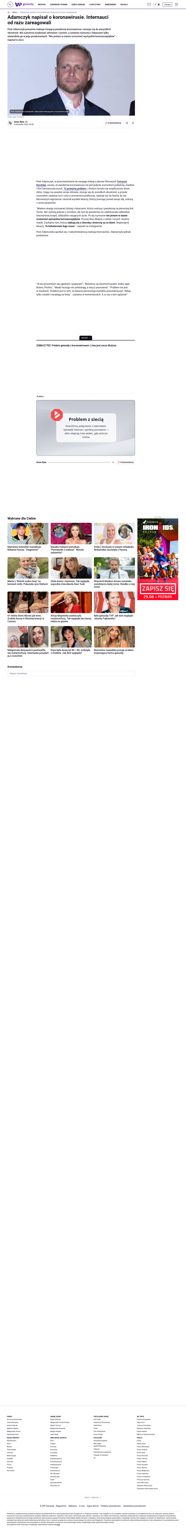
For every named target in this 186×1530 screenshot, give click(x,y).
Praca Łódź (141, 1453)
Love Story (95, 4)
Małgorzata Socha (13, 1431)
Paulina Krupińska (143, 1419)
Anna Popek (98, 1434)
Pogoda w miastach (101, 1455)
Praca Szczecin (142, 1465)
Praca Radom (142, 1462)
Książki (53, 1444)
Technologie (11, 1450)
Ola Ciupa (97, 1419)
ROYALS (124, 4)
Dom (52, 1441)
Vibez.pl (96, 1449)
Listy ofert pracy (143, 1483)
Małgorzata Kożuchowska (59, 1422)
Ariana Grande (12, 1425)
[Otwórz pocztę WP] (149, 4)
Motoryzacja (11, 1456)
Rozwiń (85, 338)
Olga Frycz (141, 1422)
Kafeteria (53, 1456)
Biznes (9, 1447)
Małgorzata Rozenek (57, 1428)
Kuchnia (53, 1447)
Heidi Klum (98, 1425)
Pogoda (10, 1468)
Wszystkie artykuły (100, 1441)
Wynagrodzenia (56, 1483)
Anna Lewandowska (14, 1419)
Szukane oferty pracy (144, 1486)
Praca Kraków (142, 1450)
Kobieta (10, 1459)
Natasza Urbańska (144, 1428)
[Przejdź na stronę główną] (10, 6)
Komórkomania (56, 1462)
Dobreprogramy (56, 1459)
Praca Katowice (142, 1474)
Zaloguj (167, 4)
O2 (95, 1458)
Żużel (52, 1480)
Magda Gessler (55, 1431)
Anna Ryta (19, 122)
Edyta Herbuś (142, 1431)
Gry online (10, 1471)
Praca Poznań (142, 1459)
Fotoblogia (54, 1468)
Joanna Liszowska (144, 1425)
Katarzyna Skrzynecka (102, 1422)
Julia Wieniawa (12, 1422)
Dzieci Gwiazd (78, 4)
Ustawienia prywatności (134, 1506)
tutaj (58, 1525)
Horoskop (53, 1450)
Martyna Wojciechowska (146, 1434)
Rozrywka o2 (55, 1486)
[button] (156, 4)
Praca (9, 1465)
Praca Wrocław (142, 1456)
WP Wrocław (55, 1474)
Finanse (10, 1453)
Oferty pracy (141, 1444)
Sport (9, 1444)
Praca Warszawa (143, 1447)
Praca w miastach (143, 1477)
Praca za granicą (143, 1480)
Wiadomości (11, 1441)
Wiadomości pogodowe (102, 1452)
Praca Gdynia (142, 1468)
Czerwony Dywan (58, 4)
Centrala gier (55, 1477)
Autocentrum (55, 1471)
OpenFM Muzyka (100, 1446)
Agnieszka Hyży (13, 1434)
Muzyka (42, 4)
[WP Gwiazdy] (26, 4)
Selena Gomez (55, 1425)
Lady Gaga (54, 1434)
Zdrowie (10, 1462)
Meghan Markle (12, 1428)
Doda (95, 1428)
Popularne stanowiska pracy (147, 1489)
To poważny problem (75, 188)
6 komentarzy (114, 123)
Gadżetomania (55, 1465)
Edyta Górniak (55, 1419)
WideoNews (110, 4)
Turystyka (53, 1453)
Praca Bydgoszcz (143, 1471)
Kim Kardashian (100, 1431)
